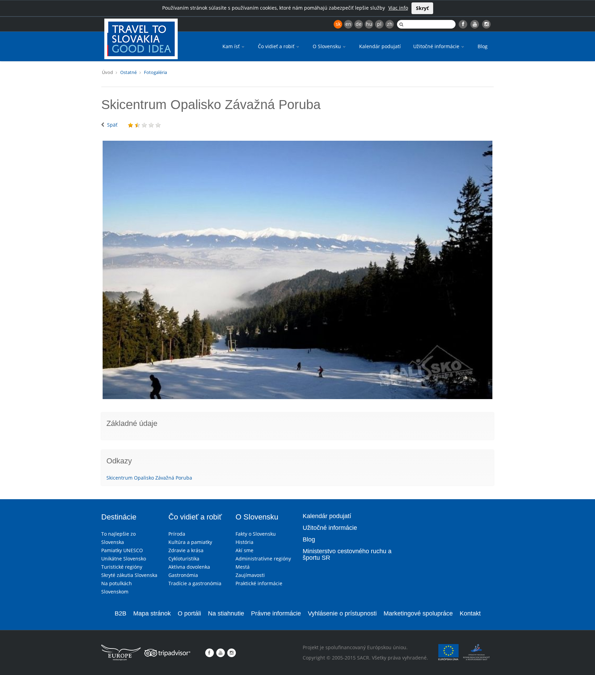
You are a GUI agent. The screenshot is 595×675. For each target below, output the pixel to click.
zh (390, 24)
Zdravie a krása (185, 550)
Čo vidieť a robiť (277, 46)
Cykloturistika (183, 558)
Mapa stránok (152, 613)
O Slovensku (327, 46)
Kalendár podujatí (380, 46)
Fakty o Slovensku (256, 534)
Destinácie (118, 517)
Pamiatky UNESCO (122, 550)
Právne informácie (276, 613)
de (359, 24)
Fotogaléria (155, 72)
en (348, 24)
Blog (483, 46)
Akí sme (244, 550)
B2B (120, 613)
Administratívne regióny (263, 558)
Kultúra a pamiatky (190, 542)
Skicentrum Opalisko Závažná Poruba (149, 477)
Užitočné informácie (437, 46)
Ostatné (128, 72)
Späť (112, 124)
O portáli (189, 613)
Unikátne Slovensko (123, 558)
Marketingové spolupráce (418, 613)
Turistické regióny (121, 567)
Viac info (398, 7)
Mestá (243, 567)
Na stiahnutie (226, 613)
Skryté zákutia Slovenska (129, 575)
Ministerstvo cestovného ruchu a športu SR (347, 554)
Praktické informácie (259, 583)
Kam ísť (231, 46)
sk (338, 24)
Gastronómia (183, 575)
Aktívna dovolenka (189, 567)
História (244, 542)
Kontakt (470, 613)
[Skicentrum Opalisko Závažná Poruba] (297, 270)
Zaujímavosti (250, 575)
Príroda (176, 534)
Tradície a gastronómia (194, 583)
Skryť (422, 8)
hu (369, 24)
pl (379, 24)
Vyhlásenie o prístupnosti (342, 613)
